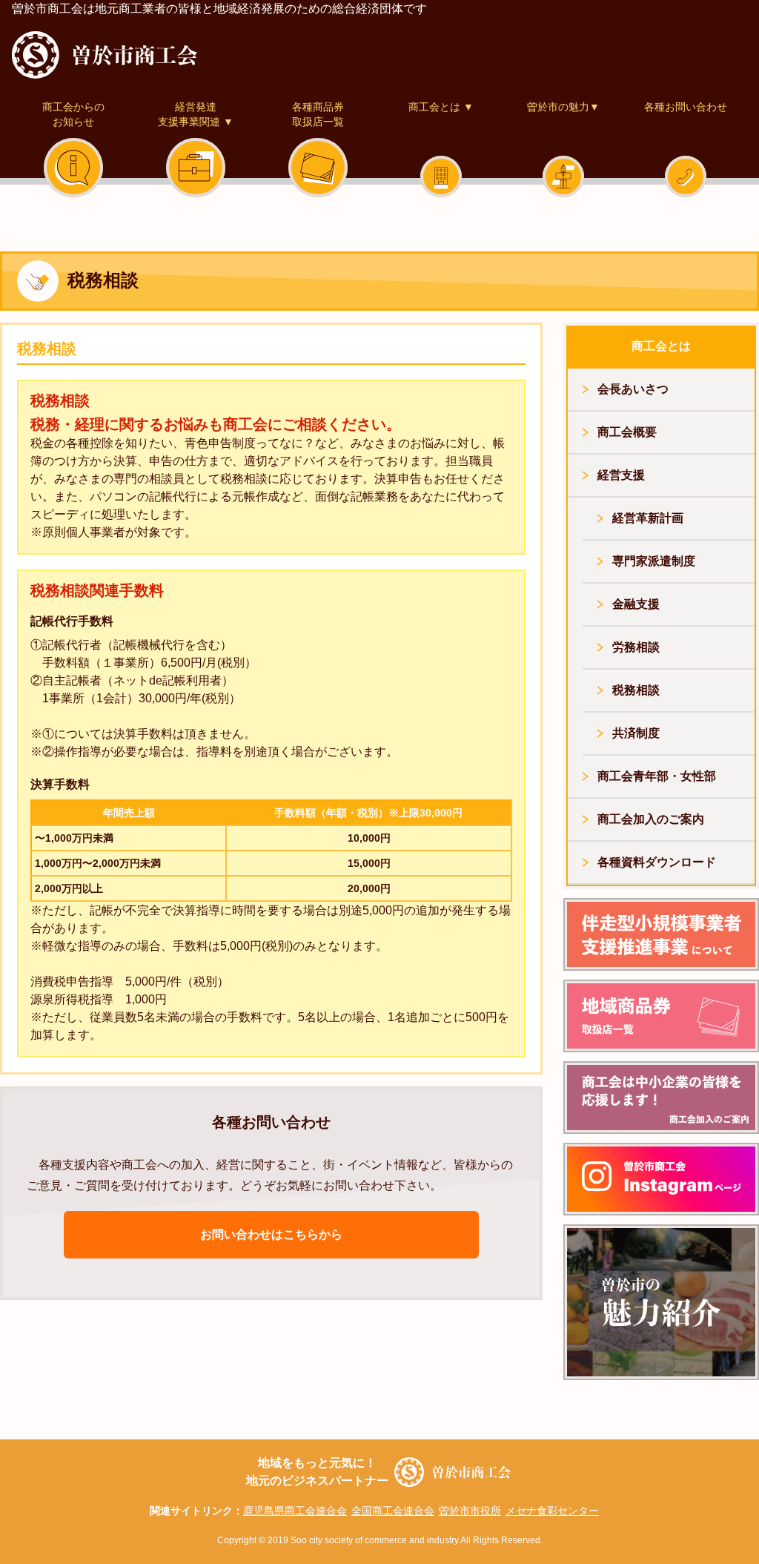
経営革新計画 (647, 518)
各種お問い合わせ (685, 107)
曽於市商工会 (104, 55)
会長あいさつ (633, 389)
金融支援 (636, 604)
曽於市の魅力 (563, 107)
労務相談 (636, 647)
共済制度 (636, 733)
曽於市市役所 (470, 1511)
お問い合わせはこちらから (271, 1234)
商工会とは (441, 107)
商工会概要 (627, 432)
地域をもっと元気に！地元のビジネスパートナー (317, 1471)
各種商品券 (318, 114)
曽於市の (661, 1302)
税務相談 (636, 690)
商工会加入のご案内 (650, 819)
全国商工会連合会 (392, 1511)
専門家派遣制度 (653, 561)
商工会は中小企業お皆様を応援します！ (661, 1097)
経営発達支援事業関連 (661, 934)
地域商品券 (661, 1016)
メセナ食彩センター (552, 1511)
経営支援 (621, 475)
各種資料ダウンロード (656, 862)
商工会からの (73, 114)
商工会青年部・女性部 (656, 776)
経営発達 (195, 114)
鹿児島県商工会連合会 (295, 1511)
